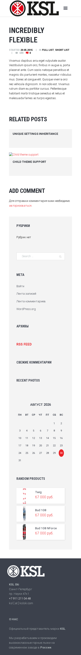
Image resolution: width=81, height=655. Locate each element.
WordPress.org (26, 309)
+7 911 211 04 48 (20, 598)
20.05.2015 (26, 50)
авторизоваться (20, 205)
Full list (48, 50)
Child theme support (29, 161)
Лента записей (26, 293)
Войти (20, 286)
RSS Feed (24, 344)
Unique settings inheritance (35, 133)
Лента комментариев (31, 301)
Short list (62, 50)
